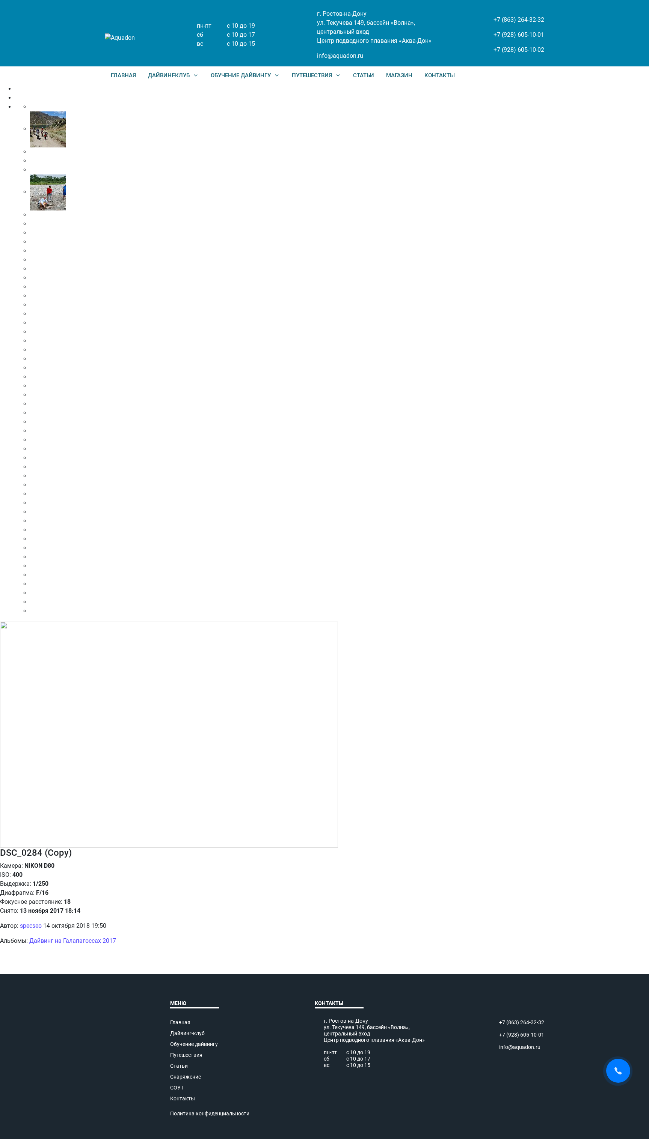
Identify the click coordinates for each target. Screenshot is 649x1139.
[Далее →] (169, 734)
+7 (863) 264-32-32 (519, 19)
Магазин (399, 75)
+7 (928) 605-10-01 (519, 34)
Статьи (363, 75)
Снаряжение (185, 1077)
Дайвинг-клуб (187, 1033)
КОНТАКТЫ (439, 75)
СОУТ (177, 1088)
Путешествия (186, 1055)
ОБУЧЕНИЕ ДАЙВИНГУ (241, 75)
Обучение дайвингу (194, 1044)
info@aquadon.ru (340, 55)
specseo (31, 925)
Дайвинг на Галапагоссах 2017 (72, 940)
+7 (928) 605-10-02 (519, 49)
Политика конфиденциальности (209, 1113)
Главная (123, 75)
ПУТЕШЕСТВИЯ (312, 75)
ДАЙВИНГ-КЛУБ (169, 75)
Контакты (182, 1098)
